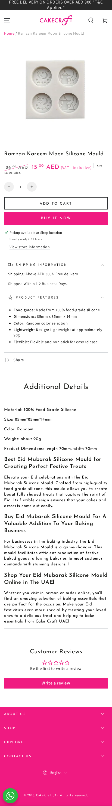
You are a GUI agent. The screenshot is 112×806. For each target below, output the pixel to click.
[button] (91, 20)
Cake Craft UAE (47, 795)
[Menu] (7, 20)
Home (9, 33)
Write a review (56, 683)
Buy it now (56, 218)
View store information (30, 246)
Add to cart (56, 203)
